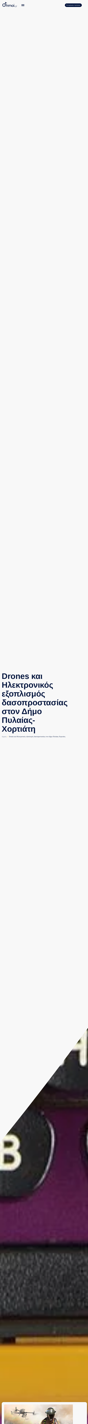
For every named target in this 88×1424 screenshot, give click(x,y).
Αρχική (4, 736)
